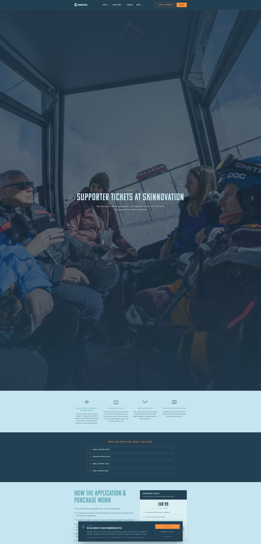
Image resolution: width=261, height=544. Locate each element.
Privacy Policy (136, 537)
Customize (167, 537)
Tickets (181, 5)
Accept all (167, 526)
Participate (117, 5)
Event (105, 5)
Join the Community (165, 5)
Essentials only (167, 532)
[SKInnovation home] (82, 5)
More (138, 5)
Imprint (143, 537)
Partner (130, 5)
